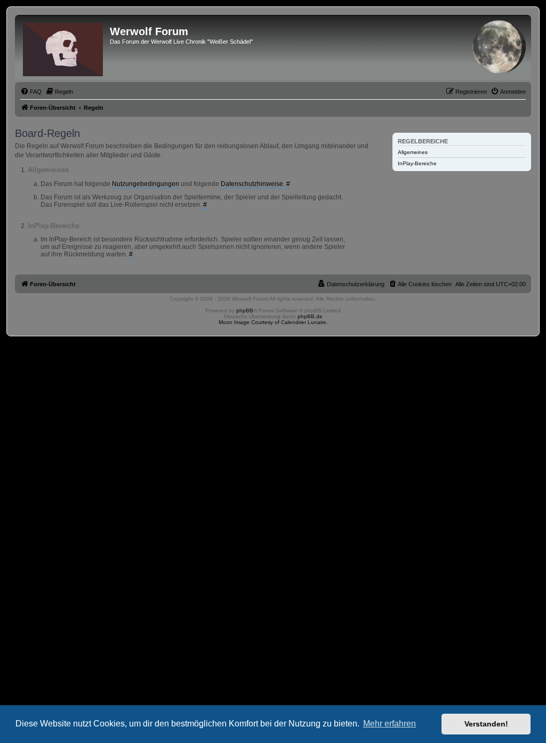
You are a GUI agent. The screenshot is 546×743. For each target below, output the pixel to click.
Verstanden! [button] (486, 724)
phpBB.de (310, 316)
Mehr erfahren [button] (389, 723)
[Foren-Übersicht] (64, 47)
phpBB (244, 310)
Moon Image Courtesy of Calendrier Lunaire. (273, 322)
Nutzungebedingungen (145, 184)
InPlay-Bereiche (417, 163)
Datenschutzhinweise (252, 184)
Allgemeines (413, 152)
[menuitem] (31, 91)
